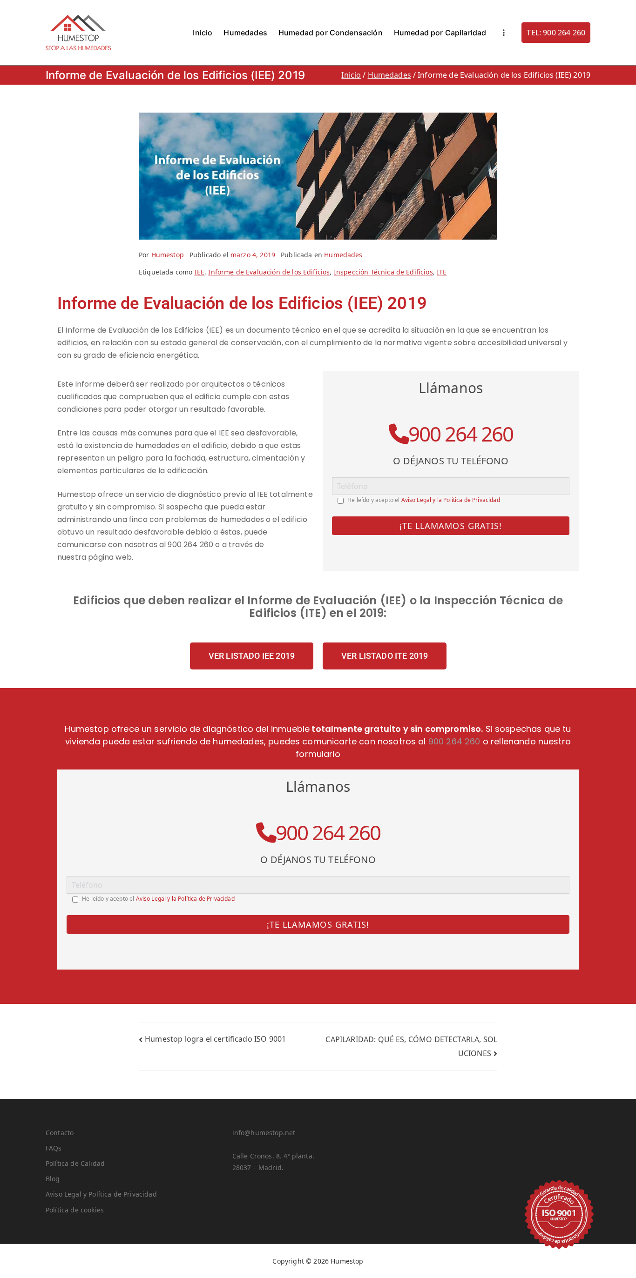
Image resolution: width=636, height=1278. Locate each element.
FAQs (54, 1148)
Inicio (202, 32)
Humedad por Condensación (330, 32)
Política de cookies (75, 1209)
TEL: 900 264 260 (556, 32)
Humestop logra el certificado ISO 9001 (215, 1039)
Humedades (245, 32)
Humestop (167, 254)
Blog (53, 1178)
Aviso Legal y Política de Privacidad (101, 1194)
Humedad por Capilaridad (440, 32)
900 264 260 (460, 434)
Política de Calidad (75, 1163)
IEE (199, 272)
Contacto (60, 1132)
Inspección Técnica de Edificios (383, 272)
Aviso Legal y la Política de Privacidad (450, 500)
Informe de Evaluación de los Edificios (269, 272)
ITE (442, 272)
